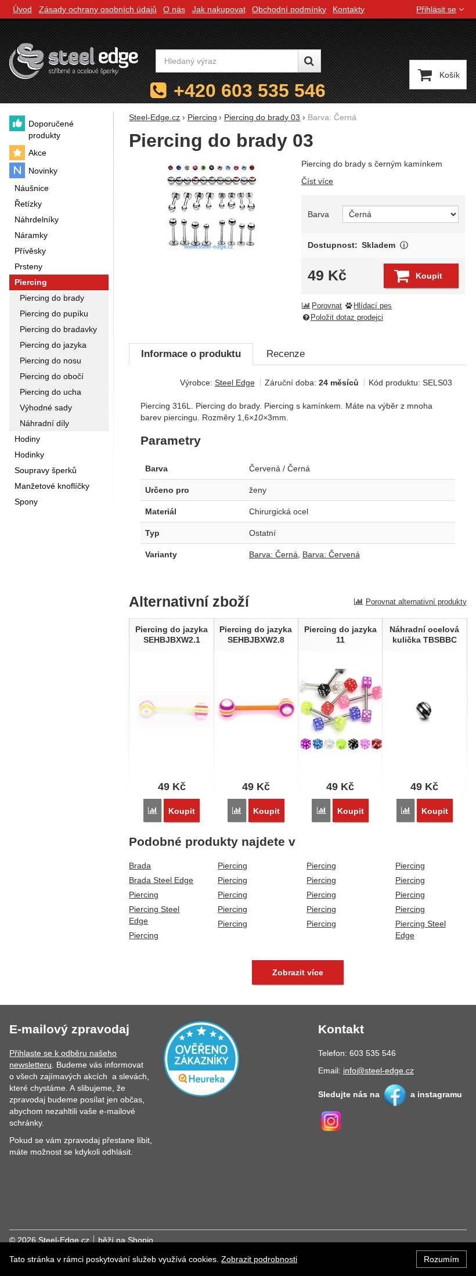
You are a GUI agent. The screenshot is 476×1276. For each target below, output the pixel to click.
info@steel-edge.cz (378, 1070)
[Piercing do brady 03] (211, 204)
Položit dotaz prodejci (347, 317)
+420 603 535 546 (250, 90)
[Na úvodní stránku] (73, 60)
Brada (140, 865)
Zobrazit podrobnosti (259, 1259)
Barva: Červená (331, 554)
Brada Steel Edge (161, 880)
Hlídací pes (373, 306)
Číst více (317, 181)
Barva (318, 214)
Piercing (143, 894)
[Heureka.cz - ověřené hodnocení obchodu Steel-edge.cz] (201, 1058)
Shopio (140, 1240)
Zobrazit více (404, 245)
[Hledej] (309, 61)
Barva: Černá (273, 554)
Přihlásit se (436, 9)
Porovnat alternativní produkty (416, 601)
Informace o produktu (191, 353)
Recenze (285, 353)
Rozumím (441, 1259)
